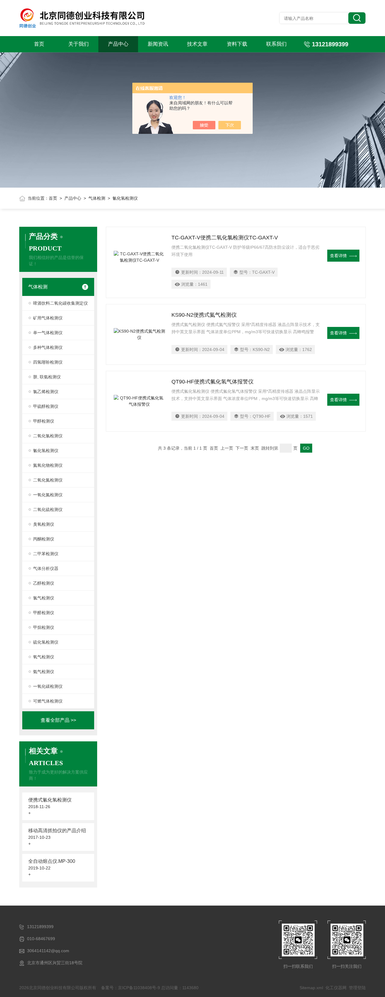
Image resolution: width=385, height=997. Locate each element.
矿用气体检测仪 (48, 317)
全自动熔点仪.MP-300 (51, 861)
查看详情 (338, 255)
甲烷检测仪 (43, 627)
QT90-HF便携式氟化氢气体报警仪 (212, 382)
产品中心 (118, 44)
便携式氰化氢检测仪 (50, 799)
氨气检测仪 (43, 671)
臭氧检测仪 (43, 524)
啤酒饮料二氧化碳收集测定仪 (60, 303)
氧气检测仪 (43, 656)
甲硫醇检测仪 (45, 406)
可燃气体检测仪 (48, 701)
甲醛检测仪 (43, 612)
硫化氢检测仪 (45, 642)
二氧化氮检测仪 (48, 480)
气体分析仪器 (45, 568)
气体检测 (96, 198)
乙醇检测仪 (43, 583)
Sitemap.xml (311, 987)
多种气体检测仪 (48, 347)
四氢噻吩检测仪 (48, 362)
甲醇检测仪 (43, 421)
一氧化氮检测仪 (48, 494)
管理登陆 (357, 987)
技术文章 (197, 44)
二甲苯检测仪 (45, 553)
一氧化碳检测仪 (48, 686)
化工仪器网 (335, 987)
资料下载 (237, 44)
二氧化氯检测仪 (48, 435)
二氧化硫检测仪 (48, 509)
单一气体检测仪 (48, 332)
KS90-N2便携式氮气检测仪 (204, 315)
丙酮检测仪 (43, 539)
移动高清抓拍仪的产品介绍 (57, 830)
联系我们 (276, 44)
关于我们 (78, 44)
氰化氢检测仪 (45, 450)
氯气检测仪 (43, 597)
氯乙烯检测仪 (45, 391)
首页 (39, 44)
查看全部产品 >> (58, 720)
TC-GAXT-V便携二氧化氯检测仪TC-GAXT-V (224, 238)
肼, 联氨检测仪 (47, 376)
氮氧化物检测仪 (48, 465)
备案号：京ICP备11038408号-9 (130, 987)
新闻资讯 (158, 44)
